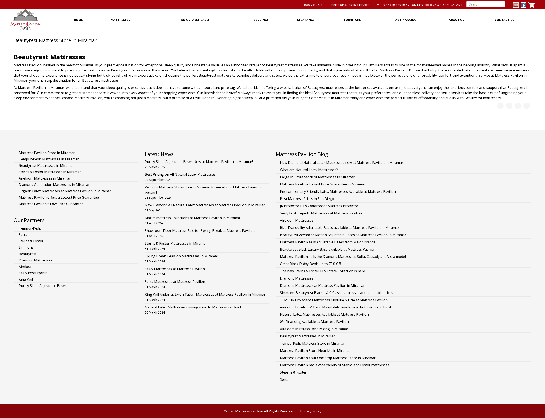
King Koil (25, 279)
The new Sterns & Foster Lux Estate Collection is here (322, 271)
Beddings (261, 20)
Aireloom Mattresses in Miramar (44, 178)
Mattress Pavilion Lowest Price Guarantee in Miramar (322, 184)
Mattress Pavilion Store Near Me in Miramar (315, 350)
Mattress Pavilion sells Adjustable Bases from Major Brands (327, 242)
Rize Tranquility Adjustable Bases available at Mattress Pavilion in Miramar (339, 227)
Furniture (352, 20)
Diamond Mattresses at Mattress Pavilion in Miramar (322, 285)
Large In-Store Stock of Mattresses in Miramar (317, 177)
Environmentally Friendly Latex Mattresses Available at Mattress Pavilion (338, 191)
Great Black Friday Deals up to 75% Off (310, 263)
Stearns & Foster (293, 372)
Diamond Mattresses (35, 260)
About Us (456, 20)
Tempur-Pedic (29, 228)
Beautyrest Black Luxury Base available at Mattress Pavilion (327, 249)
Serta (22, 234)
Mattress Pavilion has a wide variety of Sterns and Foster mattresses (334, 365)
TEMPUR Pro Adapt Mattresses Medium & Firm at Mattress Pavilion (334, 300)
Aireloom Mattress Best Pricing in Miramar (314, 329)
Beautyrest (27, 253)
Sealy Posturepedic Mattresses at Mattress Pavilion (321, 213)
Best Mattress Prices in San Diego (307, 198)
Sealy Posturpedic (32, 273)
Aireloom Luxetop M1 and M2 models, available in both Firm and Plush (336, 307)
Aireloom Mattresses (296, 220)
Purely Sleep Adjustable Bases (42, 285)
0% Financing (405, 20)
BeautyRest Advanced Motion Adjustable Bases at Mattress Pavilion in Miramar (343, 235)
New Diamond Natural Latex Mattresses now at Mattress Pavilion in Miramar (341, 162)
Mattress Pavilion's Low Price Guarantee (50, 203)
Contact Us (504, 20)
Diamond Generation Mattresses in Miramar (54, 184)
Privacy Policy (310, 411)
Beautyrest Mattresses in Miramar (46, 165)
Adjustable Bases (195, 20)
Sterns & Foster (30, 241)
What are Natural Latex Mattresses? (309, 169)
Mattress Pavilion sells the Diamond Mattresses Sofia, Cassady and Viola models (343, 256)
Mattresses (120, 20)
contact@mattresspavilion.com (349, 5)
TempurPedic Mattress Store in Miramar (312, 343)
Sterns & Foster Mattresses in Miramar (49, 172)
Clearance (305, 20)
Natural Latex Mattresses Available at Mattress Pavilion (324, 314)
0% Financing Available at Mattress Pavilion (314, 321)
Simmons (25, 247)
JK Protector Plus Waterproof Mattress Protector (319, 206)
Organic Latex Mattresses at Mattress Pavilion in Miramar (64, 191)
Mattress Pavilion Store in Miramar (46, 152)
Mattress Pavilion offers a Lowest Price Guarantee (58, 197)
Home (78, 20)
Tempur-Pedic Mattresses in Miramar (48, 159)
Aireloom (25, 266)
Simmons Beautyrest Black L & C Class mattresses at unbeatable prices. (337, 292)
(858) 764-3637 (313, 5)
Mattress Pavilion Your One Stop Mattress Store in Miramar (328, 357)
